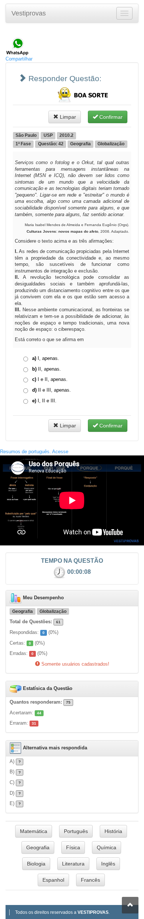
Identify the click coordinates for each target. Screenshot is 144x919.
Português (76, 831)
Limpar (67, 117)
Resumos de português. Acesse (34, 451)
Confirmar (110, 117)
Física (73, 847)
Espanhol (53, 880)
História (113, 831)
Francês (90, 880)
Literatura (73, 864)
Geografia (37, 847)
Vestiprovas (28, 13)
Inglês (108, 864)
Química (106, 847)
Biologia (36, 864)
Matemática (33, 831)
